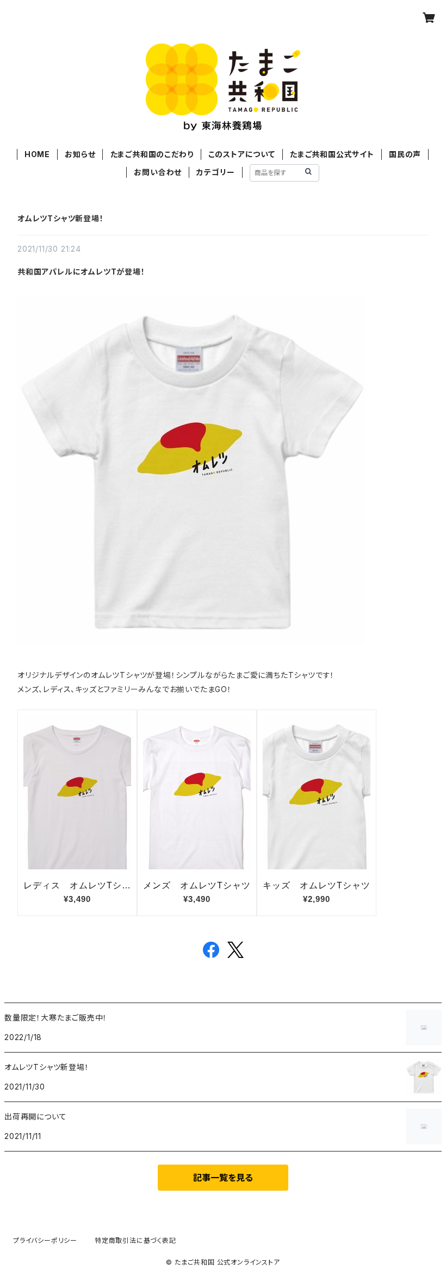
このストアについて (241, 154)
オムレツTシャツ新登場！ (60, 218)
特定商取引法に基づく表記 (135, 1240)
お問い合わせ (158, 172)
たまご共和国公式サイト (332, 154)
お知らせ (80, 154)
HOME (37, 154)
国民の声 (405, 154)
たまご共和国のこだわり (152, 154)
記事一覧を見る (223, 1177)
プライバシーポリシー (45, 1240)
